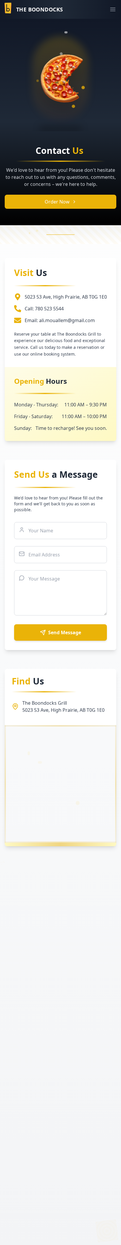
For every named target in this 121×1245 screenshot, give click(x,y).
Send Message (64, 632)
